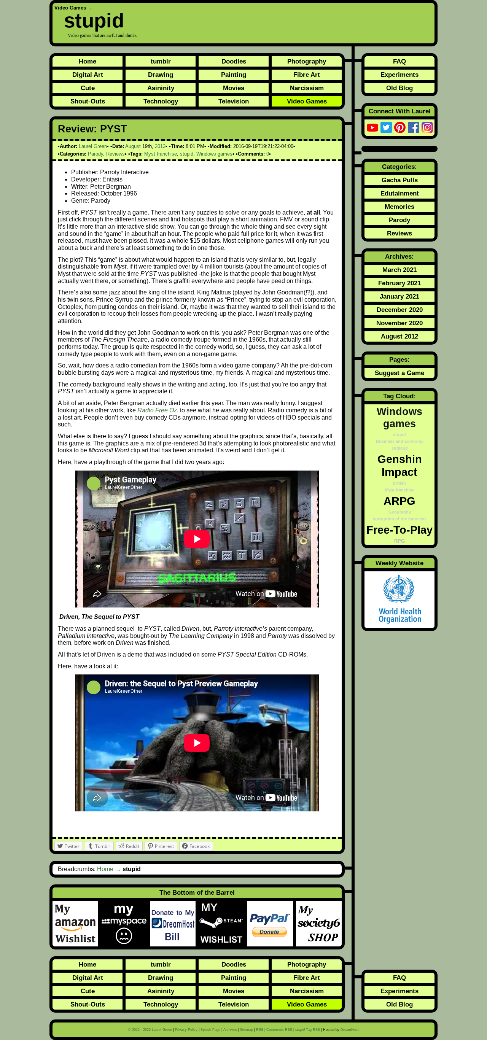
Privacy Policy (186, 1030)
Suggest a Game (399, 373)
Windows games (214, 154)
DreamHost (350, 1030)
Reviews (115, 154)
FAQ (399, 61)
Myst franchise (160, 154)
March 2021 (399, 270)
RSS (259, 1030)
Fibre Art (306, 74)
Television (233, 101)
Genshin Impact (399, 465)
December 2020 (400, 309)
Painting (233, 74)
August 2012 (399, 336)
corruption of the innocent (399, 519)
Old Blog (399, 88)
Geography (399, 512)
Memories (399, 206)
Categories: (399, 166)
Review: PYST (92, 129)
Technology (160, 101)
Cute (88, 88)
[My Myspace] (125, 923)
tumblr (161, 61)
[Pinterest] (400, 127)
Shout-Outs (87, 101)
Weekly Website (399, 563)
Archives (230, 1030)
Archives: (399, 256)
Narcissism (307, 88)
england (400, 448)
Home (87, 61)
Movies (233, 88)
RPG (399, 541)
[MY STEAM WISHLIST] (223, 923)
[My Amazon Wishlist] (77, 923)
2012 (160, 146)
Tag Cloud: (399, 396)
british (399, 483)
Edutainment (399, 193)
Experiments (399, 74)
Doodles (233, 61)
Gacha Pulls (400, 180)
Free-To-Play (399, 529)
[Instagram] (427, 127)
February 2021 (399, 283)
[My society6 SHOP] (319, 923)
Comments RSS (279, 1030)
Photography (306, 61)
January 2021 (399, 296)
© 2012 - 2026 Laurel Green (150, 1030)
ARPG (399, 501)
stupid (94, 20)
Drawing (160, 74)
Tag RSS (307, 1030)
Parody (95, 154)
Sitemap (246, 1030)
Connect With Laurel (400, 111)
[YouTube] (372, 127)
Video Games (70, 8)
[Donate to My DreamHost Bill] (174, 923)
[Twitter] (386, 127)
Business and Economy (399, 441)
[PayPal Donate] (271, 923)
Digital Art (87, 74)
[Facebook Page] (413, 127)
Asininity (160, 88)
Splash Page (210, 1030)
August (133, 146)
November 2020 (399, 323)
